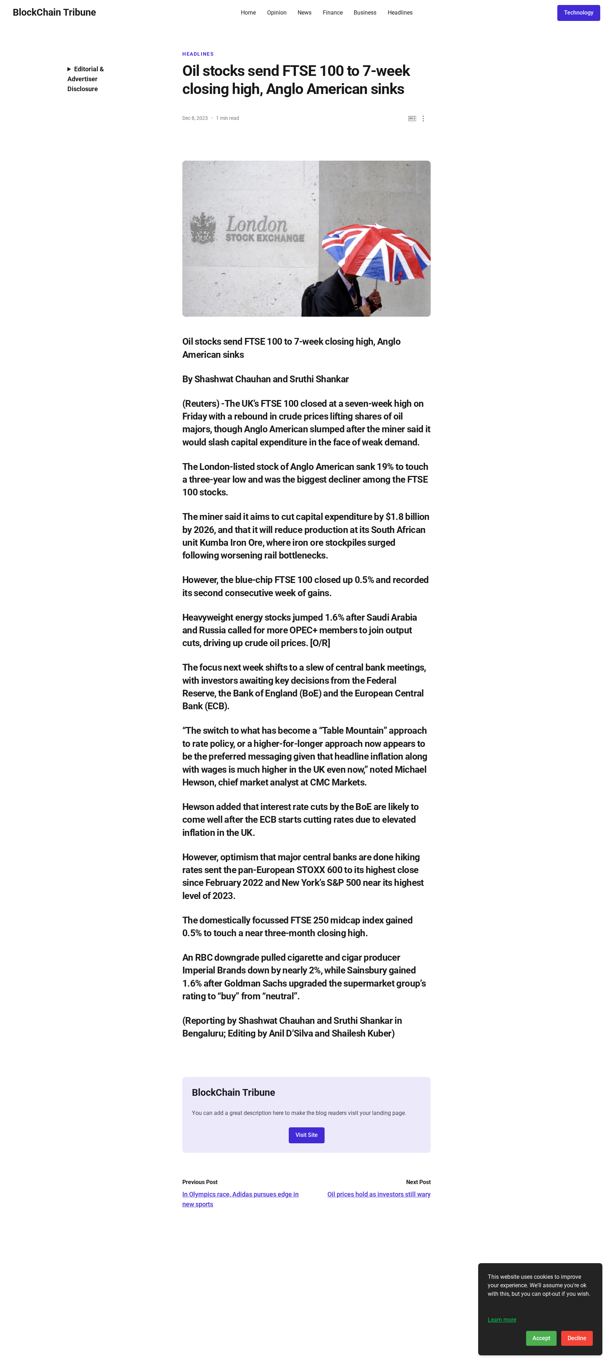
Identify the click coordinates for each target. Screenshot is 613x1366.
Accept (541, 1338)
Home (248, 12)
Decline (577, 1338)
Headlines (400, 12)
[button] (423, 118)
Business (365, 12)
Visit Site (307, 1135)
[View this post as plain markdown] (412, 118)
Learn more (502, 1319)
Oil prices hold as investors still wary (379, 1194)
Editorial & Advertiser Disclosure (85, 79)
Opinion (277, 12)
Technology (578, 12)
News (304, 12)
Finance (333, 12)
